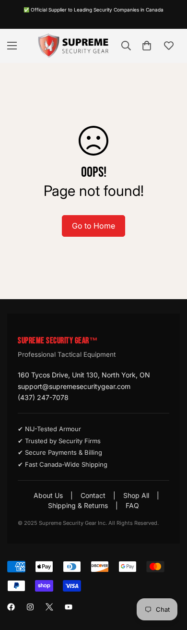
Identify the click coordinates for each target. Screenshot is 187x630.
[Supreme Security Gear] (73, 46)
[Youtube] (68, 607)
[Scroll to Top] (169, 579)
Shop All (136, 495)
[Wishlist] (169, 46)
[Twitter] (49, 607)
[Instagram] (30, 607)
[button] (147, 46)
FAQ (132, 505)
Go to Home (93, 225)
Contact (93, 495)
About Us (48, 495)
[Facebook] (11, 607)
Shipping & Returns (78, 505)
